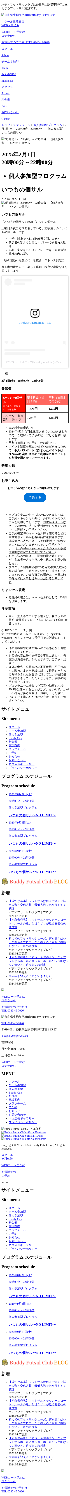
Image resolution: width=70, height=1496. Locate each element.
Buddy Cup (15, 738)
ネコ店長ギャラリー (21, 764)
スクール (14, 727)
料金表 (13, 741)
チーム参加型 (17, 730)
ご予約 (13, 752)
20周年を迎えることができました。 (32, 976)
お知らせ (14, 756)
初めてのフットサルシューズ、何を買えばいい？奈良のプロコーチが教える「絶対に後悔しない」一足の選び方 (37, 942)
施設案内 (14, 745)
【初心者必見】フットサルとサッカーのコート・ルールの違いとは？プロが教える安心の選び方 (37, 923)
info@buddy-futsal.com (14, 1035)
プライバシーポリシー (23, 767)
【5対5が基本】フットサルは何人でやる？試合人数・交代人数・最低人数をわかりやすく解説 (37, 904)
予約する (35, 497)
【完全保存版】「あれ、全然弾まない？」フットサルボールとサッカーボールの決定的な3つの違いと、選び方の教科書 (38, 961)
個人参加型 (16, 734)
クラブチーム (17, 749)
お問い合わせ (17, 760)
